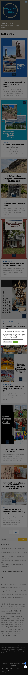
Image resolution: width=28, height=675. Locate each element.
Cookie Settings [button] (7, 342)
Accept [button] (16, 342)
